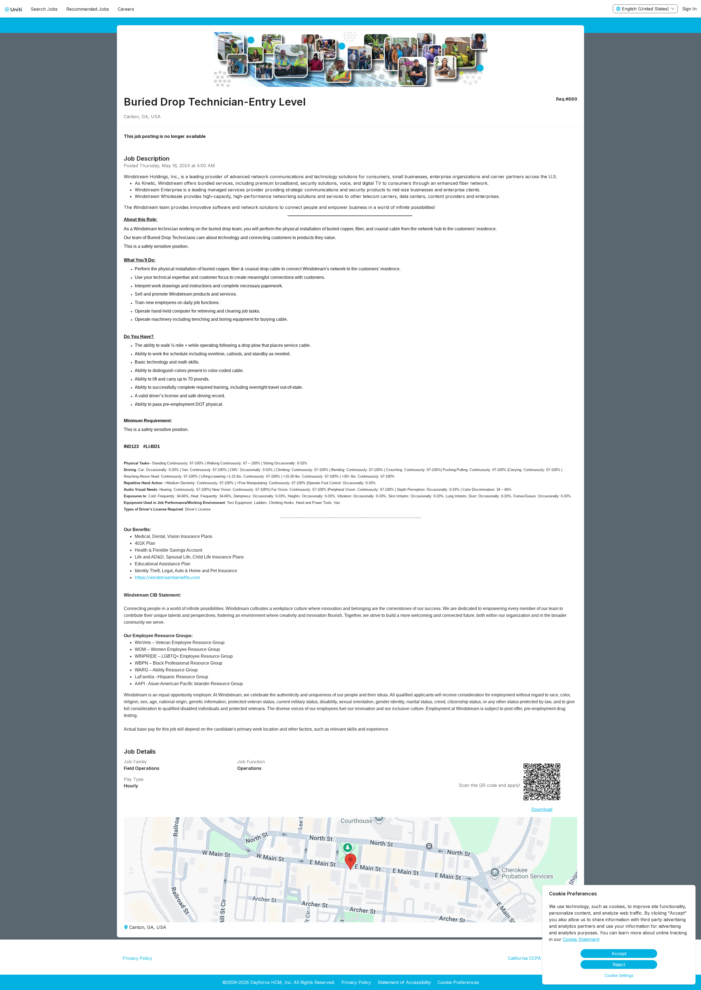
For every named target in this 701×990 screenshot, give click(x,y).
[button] (351, 869)
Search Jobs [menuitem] (44, 9)
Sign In (689, 9)
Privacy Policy (137, 958)
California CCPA (524, 958)
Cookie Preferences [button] (458, 982)
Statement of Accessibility (404, 982)
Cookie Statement (581, 939)
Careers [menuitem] (126, 9)
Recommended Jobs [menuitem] (87, 9)
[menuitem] (13, 9)
